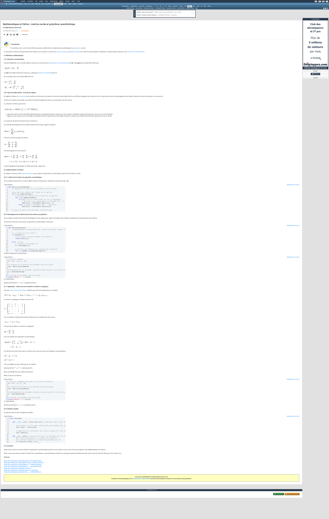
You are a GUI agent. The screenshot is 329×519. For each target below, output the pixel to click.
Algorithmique (134, 6)
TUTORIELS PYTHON (160, 8)
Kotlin (169, 6)
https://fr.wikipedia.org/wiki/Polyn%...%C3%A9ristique (23, 461)
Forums (22, 1)
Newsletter (53, 1)
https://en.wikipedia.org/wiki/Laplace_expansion (21, 470)
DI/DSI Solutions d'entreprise (16, 4)
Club (78, 1)
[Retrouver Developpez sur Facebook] (327, 8)
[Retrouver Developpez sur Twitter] (325, 8)
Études (67, 1)
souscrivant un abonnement (142, 479)
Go (166, 6)
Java (43, 4)
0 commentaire (25, 31)
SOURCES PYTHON (170, 8)
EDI (52, 4)
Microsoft (37, 4)
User (17, 31)
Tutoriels (30, 1)
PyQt (196, 8)
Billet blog (316, 74)
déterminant (75, 52)
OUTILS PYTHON (181, 8)
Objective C (175, 6)
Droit (73, 1)
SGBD (65, 4)
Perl (185, 6)
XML (205, 6)
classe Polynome (28, 173)
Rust (194, 6)
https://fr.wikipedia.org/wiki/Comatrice (17, 468)
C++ (157, 6)
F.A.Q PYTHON (139, 8)
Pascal (181, 6)
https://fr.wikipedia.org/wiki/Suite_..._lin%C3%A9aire (22, 472)
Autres (209, 6)
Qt (201, 6)
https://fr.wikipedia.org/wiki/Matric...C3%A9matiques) (23, 465)
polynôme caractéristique (60, 63)
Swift (198, 6)
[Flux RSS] (324, 8)
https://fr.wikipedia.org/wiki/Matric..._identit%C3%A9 (23, 466)
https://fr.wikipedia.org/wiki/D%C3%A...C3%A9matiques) (24, 463)
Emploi (61, 1)
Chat (46, 1)
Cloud (25, 4)
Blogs (41, 1)
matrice (78, 48)
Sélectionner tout (293, 185)
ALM (32, 4)
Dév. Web (47, 4)
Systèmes (80, 4)
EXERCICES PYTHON (149, 8)
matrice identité (44, 73)
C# (160, 6)
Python (189, 6)
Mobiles (75, 4)
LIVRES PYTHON (190, 8)
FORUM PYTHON (130, 8)
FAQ (36, 1)
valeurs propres (61, 52)
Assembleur (149, 6)
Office (69, 4)
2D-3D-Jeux (142, 6)
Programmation (58, 4)
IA (29, 4)
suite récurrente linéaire (136, 52)
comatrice (22, 96)
